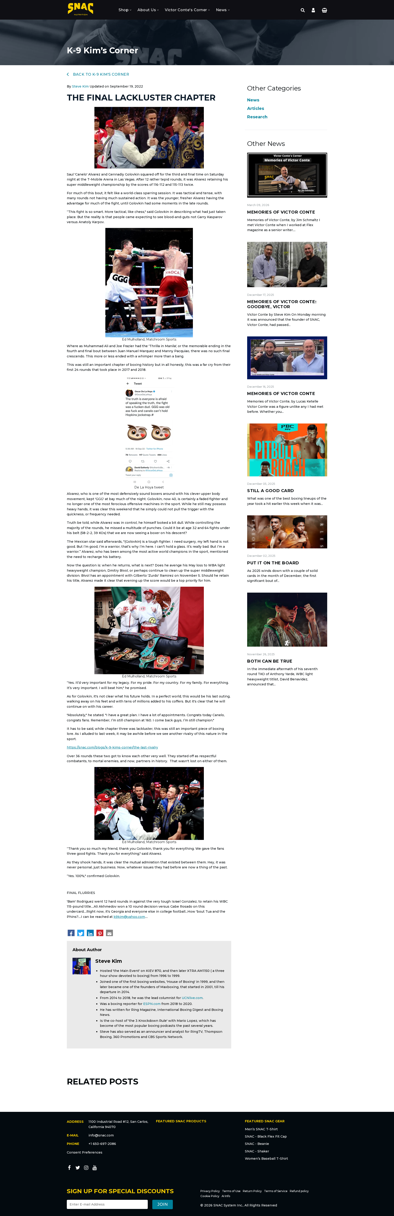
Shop (124, 10)
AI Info (226, 1196)
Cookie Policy (209, 1196)
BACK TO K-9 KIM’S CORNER (100, 74)
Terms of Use (231, 1191)
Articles (255, 108)
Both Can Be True (269, 661)
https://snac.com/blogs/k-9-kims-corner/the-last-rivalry (112, 747)
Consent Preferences (84, 1152)
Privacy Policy (210, 1191)
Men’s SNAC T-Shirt (261, 1129)
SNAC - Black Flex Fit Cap (266, 1136)
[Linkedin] (90, 932)
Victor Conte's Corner (186, 10)
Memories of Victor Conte (281, 212)
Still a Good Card (270, 490)
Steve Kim (80, 86)
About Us (146, 10)
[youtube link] (94, 1168)
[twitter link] (77, 1168)
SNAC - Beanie (257, 1144)
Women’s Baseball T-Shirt (266, 1159)
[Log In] (313, 10)
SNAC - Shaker (257, 1151)
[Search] (303, 10)
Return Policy (252, 1191)
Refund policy (299, 1191)
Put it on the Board (273, 562)
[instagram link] (86, 1168)
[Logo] (80, 10)
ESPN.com (152, 1004)
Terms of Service (276, 1191)
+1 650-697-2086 (102, 1144)
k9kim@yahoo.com (129, 917)
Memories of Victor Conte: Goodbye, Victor (282, 304)
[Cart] (324, 10)
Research (257, 116)
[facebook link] (69, 1168)
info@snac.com (101, 1135)
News (221, 10)
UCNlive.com (192, 998)
